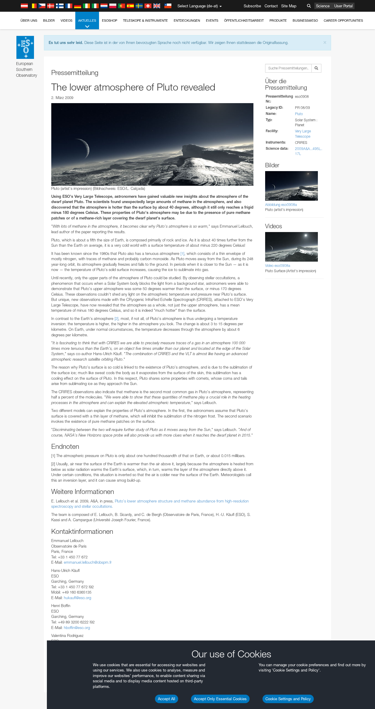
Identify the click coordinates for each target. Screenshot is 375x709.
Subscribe (252, 6)
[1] (182, 253)
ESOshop (109, 20)
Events (212, 20)
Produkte (278, 20)
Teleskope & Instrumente (145, 20)
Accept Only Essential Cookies (220, 698)
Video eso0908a (277, 265)
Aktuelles (87, 20)
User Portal (343, 6)
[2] (116, 318)
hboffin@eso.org (77, 627)
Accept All (166, 698)
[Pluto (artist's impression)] (152, 144)
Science (323, 6)
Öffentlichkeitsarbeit (244, 20)
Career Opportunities (343, 20)
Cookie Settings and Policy (288, 698)
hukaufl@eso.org (77, 597)
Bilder (49, 20)
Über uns (29, 20)
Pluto (299, 114)
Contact (271, 6)
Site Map (288, 6)
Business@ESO (305, 20)
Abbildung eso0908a (281, 204)
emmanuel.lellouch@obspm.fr (88, 562)
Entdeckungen (187, 20)
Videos (66, 20)
